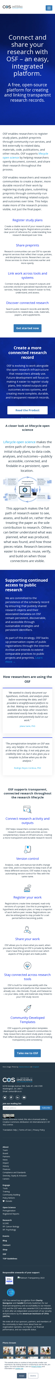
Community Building (11, 1194)
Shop (5, 1249)
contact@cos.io (15, 1091)
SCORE (6, 1223)
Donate (9, 1201)
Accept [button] (21, 1376)
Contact (6, 1245)
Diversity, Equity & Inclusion (15, 1175)
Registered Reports (11, 1214)
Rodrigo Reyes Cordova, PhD (27, 768)
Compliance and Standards (14, 1172)
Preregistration (9, 1210)
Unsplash (36, 1067)
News (5, 1159)
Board (5, 1153)
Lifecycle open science (19, 442)
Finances (6, 1169)
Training (6, 1191)
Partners (6, 1156)
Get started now (27, 328)
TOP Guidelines (10, 1258)
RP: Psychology (9, 1229)
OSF (4, 1254)
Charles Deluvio (24, 1067)
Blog (5, 1240)
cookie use (19, 1368)
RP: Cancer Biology (11, 1226)
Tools (5, 1188)
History (6, 1166)
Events (6, 1236)
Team (5, 1150)
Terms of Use (25, 1130)
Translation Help (10, 1130)
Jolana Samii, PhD (27, 726)
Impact (6, 1163)
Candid (20, 1303)
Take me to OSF (27, 1053)
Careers (6, 1179)
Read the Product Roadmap (27, 411)
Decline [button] (33, 1376)
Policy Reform (9, 1198)
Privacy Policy (36, 1366)
